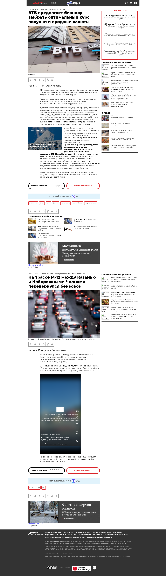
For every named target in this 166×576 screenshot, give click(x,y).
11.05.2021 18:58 (33, 9)
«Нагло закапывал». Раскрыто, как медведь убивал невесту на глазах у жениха (124, 286)
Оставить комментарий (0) (83, 186)
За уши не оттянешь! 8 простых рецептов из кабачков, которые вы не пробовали (124, 301)
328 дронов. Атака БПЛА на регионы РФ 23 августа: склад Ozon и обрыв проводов (119, 26)
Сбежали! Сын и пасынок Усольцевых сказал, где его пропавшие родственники (124, 82)
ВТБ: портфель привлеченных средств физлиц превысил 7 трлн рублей (50, 228)
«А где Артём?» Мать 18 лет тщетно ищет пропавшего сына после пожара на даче (123, 316)
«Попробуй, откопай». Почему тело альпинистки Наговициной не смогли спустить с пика (123, 96)
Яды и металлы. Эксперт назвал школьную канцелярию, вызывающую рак (122, 104)
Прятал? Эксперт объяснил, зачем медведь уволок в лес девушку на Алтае (123, 74)
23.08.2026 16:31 (33, 274)
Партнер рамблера (64, 567)
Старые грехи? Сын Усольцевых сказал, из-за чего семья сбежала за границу (124, 309)
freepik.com (91, 339)
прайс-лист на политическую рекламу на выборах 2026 (64, 537)
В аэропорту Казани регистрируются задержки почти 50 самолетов (119, 44)
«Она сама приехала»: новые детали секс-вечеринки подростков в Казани (119, 35)
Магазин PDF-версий (83, 532)
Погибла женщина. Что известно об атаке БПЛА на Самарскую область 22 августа (119, 17)
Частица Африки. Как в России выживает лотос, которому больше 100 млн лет (123, 67)
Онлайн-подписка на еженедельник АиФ (107, 532)
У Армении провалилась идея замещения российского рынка (122, 116)
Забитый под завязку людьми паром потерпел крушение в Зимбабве (123, 146)
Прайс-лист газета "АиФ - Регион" (90, 535)
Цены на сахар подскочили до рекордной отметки (121, 124)
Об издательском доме (53, 532)
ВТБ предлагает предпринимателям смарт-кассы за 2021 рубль (49, 235)
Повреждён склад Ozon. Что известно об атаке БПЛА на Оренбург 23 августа (119, 53)
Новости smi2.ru (35, 265)
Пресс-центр (68, 532)
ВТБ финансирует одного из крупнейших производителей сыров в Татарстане (48, 221)
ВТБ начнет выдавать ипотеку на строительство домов (85, 227)
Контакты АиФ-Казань (68, 535)
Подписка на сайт (51, 535)
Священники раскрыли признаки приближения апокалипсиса (122, 139)
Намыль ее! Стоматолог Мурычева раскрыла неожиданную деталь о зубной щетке (123, 294)
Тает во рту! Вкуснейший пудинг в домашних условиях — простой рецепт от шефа (123, 89)
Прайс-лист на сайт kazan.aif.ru (116, 535)
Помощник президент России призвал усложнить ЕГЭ (121, 131)
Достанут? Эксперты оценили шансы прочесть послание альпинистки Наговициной (124, 279)
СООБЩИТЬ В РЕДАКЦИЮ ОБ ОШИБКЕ (99, 537)
